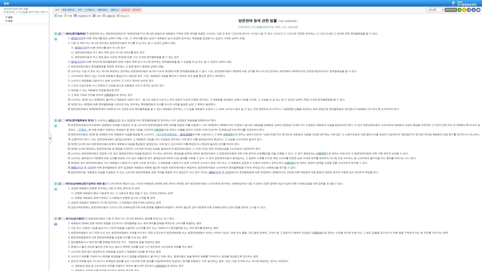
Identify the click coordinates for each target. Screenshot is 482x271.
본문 (10, 17)
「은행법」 (82, 129)
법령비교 (115, 9)
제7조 (74, 38)
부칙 (10, 21)
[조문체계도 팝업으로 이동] (55, 34)
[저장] (473, 10)
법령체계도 (103, 9)
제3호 (189, 134)
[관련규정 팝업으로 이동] (59, 34)
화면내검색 (451, 9)
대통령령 (109, 95)
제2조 (183, 134)
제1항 (117, 120)
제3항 (130, 120)
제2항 (80, 38)
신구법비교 (90, 9)
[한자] (469, 10)
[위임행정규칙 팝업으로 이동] (59, 219)
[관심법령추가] (464, 10)
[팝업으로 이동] (55, 40)
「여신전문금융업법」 (167, 134)
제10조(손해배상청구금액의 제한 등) (86, 183)
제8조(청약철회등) (76, 33)
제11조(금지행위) (75, 218)
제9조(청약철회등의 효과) (80, 120)
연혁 (80, 9)
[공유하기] (459, 10)
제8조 (111, 120)
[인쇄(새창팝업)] (478, 10)
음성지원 (126, 9)
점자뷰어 (136, 9)
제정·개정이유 (68, 9)
